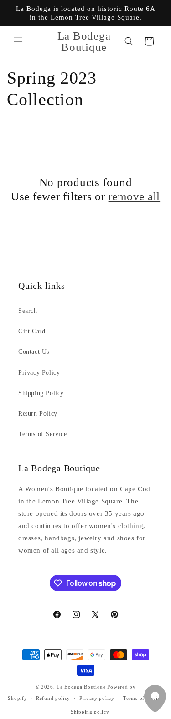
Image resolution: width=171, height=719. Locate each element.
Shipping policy (90, 711)
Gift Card (31, 331)
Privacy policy (96, 698)
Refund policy (53, 698)
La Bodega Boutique (81, 686)
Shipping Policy (41, 393)
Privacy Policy (39, 372)
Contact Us (33, 351)
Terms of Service (42, 434)
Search (27, 310)
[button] (18, 41)
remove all (135, 196)
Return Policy (37, 413)
